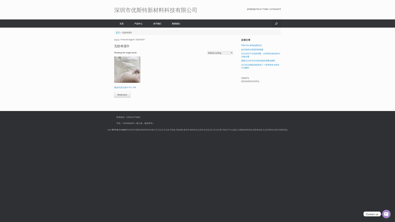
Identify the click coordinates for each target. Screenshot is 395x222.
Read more (122, 94)
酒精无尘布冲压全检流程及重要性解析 (258, 60)
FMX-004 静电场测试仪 (251, 45)
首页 (118, 32)
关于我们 (157, 23)
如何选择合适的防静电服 (252, 49)
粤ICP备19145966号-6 (120, 129)
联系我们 (176, 23)
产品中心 (138, 23)
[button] (276, 23)
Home (116, 39)
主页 (122, 23)
